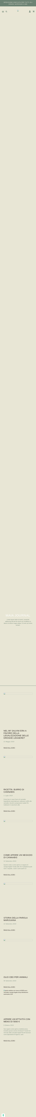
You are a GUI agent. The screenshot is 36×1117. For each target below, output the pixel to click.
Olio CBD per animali (16, 977)
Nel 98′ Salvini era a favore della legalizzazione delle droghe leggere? (16, 734)
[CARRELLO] (34, 11)
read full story (9, 747)
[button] (3, 11)
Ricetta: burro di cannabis (14, 790)
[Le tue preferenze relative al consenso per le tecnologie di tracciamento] (3, 1115)
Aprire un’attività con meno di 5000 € (17, 1020)
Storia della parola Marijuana (16, 919)
